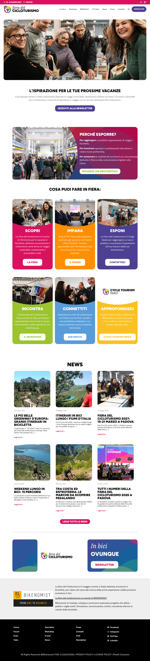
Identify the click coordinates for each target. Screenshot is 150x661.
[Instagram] (141, 2)
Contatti (121, 9)
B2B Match (84, 9)
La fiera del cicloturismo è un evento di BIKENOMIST (81, 597)
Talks (16, 640)
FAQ (78, 636)
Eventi (48, 636)
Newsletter (81, 640)
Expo (16, 636)
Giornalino (49, 627)
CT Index (95, 9)
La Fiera (62, 9)
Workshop (73, 9)
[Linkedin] (144, 2)
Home (16, 627)
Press (112, 9)
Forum (16, 631)
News (104, 9)
